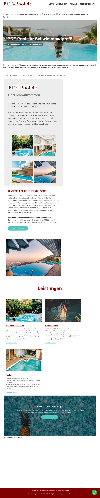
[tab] (11, 75)
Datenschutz (61, 490)
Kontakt (67, 490)
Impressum (54, 490)
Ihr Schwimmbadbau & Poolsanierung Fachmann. (45, 75)
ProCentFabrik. (11, 75)
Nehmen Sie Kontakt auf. (13, 437)
